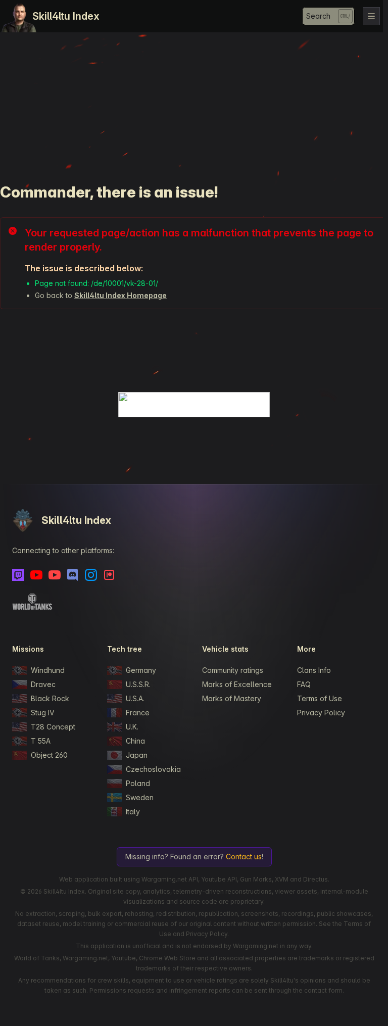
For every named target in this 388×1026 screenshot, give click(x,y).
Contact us (244, 856)
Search (318, 16)
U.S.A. (135, 698)
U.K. (132, 726)
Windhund (48, 670)
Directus (315, 879)
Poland (138, 783)
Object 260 (49, 755)
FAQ (304, 684)
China (135, 741)
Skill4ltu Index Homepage (120, 295)
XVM (281, 879)
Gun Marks (256, 879)
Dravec (43, 684)
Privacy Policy (321, 712)
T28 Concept (53, 726)
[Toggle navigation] (371, 16)
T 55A (41, 741)
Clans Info (314, 670)
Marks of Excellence (237, 684)
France (138, 712)
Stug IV (43, 712)
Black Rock (50, 698)
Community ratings (232, 670)
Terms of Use (319, 698)
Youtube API (219, 879)
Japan (137, 755)
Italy (133, 811)
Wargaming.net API (169, 879)
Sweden (140, 797)
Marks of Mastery (231, 698)
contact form (323, 990)
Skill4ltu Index (66, 16)
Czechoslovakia (153, 769)
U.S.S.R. (138, 684)
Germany (141, 670)
